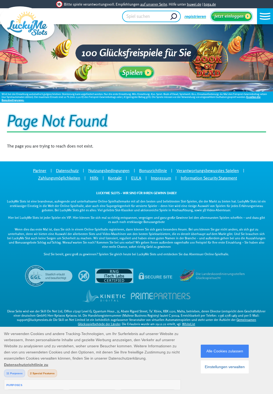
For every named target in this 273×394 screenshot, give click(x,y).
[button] (265, 16)
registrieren (195, 16)
